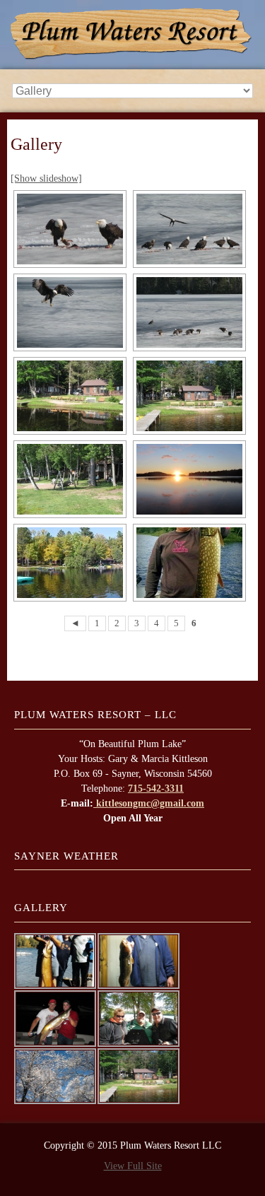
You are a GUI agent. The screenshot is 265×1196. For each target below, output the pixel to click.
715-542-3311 (156, 788)
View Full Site (133, 1166)
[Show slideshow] (46, 178)
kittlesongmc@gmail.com (148, 803)
